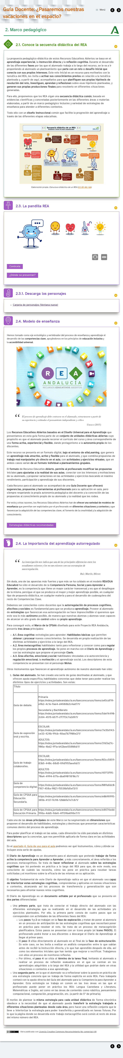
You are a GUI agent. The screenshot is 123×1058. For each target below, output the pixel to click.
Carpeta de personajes (35, 305)
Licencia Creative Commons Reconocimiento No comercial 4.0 (67, 1032)
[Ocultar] (115, 46)
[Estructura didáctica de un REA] (62, 183)
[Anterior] (112, 10)
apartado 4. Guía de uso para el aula (34, 846)
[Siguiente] (119, 10)
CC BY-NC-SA (84, 187)
